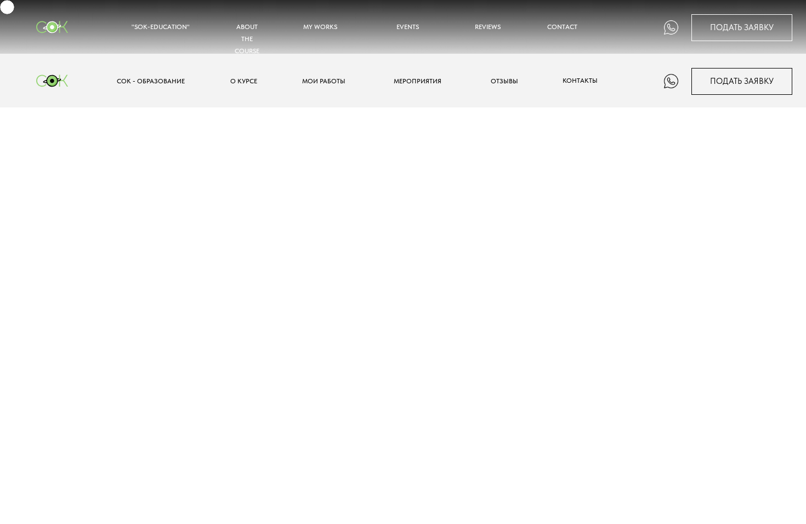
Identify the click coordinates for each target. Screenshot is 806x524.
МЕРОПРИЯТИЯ (417, 81)
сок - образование (151, 81)
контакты (580, 80)
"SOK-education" (161, 26)
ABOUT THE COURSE (247, 38)
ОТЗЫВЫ (504, 81)
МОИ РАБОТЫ (323, 81)
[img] (671, 27)
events (407, 26)
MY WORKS (320, 26)
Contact (562, 26)
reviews (488, 26)
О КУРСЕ (243, 81)
